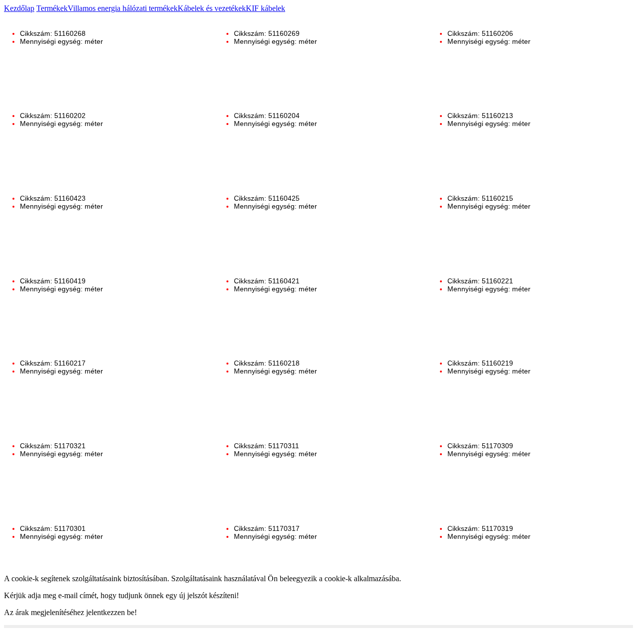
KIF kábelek (265, 8)
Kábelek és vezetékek (212, 8)
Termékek (52, 8)
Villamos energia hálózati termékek (123, 8)
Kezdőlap (19, 8)
